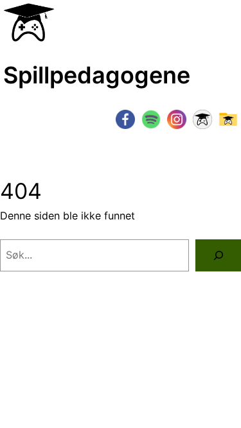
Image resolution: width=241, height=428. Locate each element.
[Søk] (218, 255)
